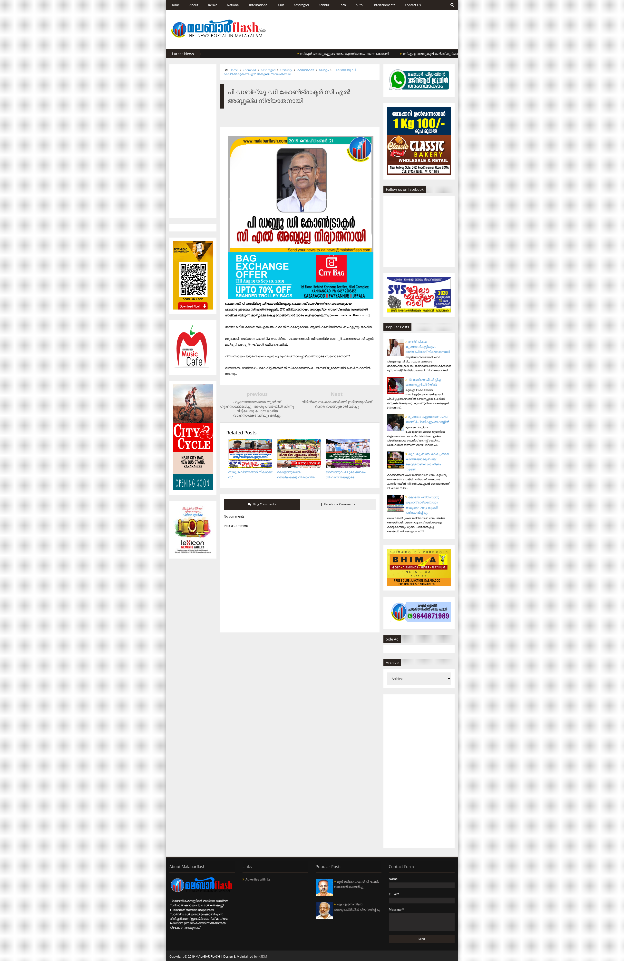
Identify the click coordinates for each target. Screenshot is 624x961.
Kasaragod (301, 5)
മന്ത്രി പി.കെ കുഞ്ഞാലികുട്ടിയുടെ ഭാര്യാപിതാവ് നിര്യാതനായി (427, 346)
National (233, 5)
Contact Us (413, 5)
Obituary (286, 70)
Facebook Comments (339, 504)
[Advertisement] (193, 141)
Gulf (281, 5)
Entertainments (383, 5)
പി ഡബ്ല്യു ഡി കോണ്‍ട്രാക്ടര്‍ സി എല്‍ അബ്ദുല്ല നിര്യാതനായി (290, 72)
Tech (342, 5)
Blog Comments (264, 504)
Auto (359, 5)
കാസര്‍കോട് (305, 70)
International (258, 5)
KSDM (262, 956)
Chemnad (249, 70)
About (193, 5)
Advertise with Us (258, 879)
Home (175, 5)
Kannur (324, 5)
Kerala (212, 5)
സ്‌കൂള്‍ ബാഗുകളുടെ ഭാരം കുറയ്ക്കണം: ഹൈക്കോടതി (317, 53)
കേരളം (324, 70)
